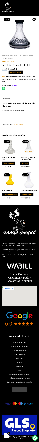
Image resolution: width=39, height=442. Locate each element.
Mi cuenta (19, 366)
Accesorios (9, 56)
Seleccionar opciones (10, 195)
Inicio (3, 56)
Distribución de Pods (19, 342)
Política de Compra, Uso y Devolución (19, 382)
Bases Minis (22, 56)
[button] (34, 19)
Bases (15, 56)
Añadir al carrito (15, 72)
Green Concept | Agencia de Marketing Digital (24, 437)
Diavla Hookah (18, 125)
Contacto (19, 362)
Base (3, 77)
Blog (19, 370)
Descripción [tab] (6, 99)
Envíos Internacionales (19, 350)
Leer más (24, 163)
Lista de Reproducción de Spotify (19, 374)
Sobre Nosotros (20, 354)
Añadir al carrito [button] (8, 163)
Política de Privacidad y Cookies (19, 378)
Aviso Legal (19, 358)
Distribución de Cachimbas (19, 346)
